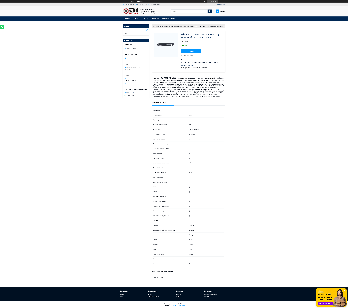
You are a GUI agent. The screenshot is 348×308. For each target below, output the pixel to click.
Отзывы (127, 33)
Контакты (155, 18)
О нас (146, 18)
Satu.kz (182, 304)
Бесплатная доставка (187, 60)
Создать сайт (133, 1)
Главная (127, 18)
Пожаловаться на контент (178, 305)
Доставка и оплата (169, 18)
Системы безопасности (210, 294)
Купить (191, 51)
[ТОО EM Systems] (130, 14)
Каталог (136, 18)
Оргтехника (207, 296)
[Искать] (210, 11)
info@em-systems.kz (131, 92)
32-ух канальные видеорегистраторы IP (170, 26)
